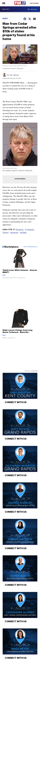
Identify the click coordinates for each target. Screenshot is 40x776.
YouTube (23, 232)
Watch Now (34, 3)
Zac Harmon (14, 75)
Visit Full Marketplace (30, 246)
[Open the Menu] (4, 3)
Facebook (19, 229)
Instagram (14, 232)
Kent (5, 18)
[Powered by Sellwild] (34, 371)
